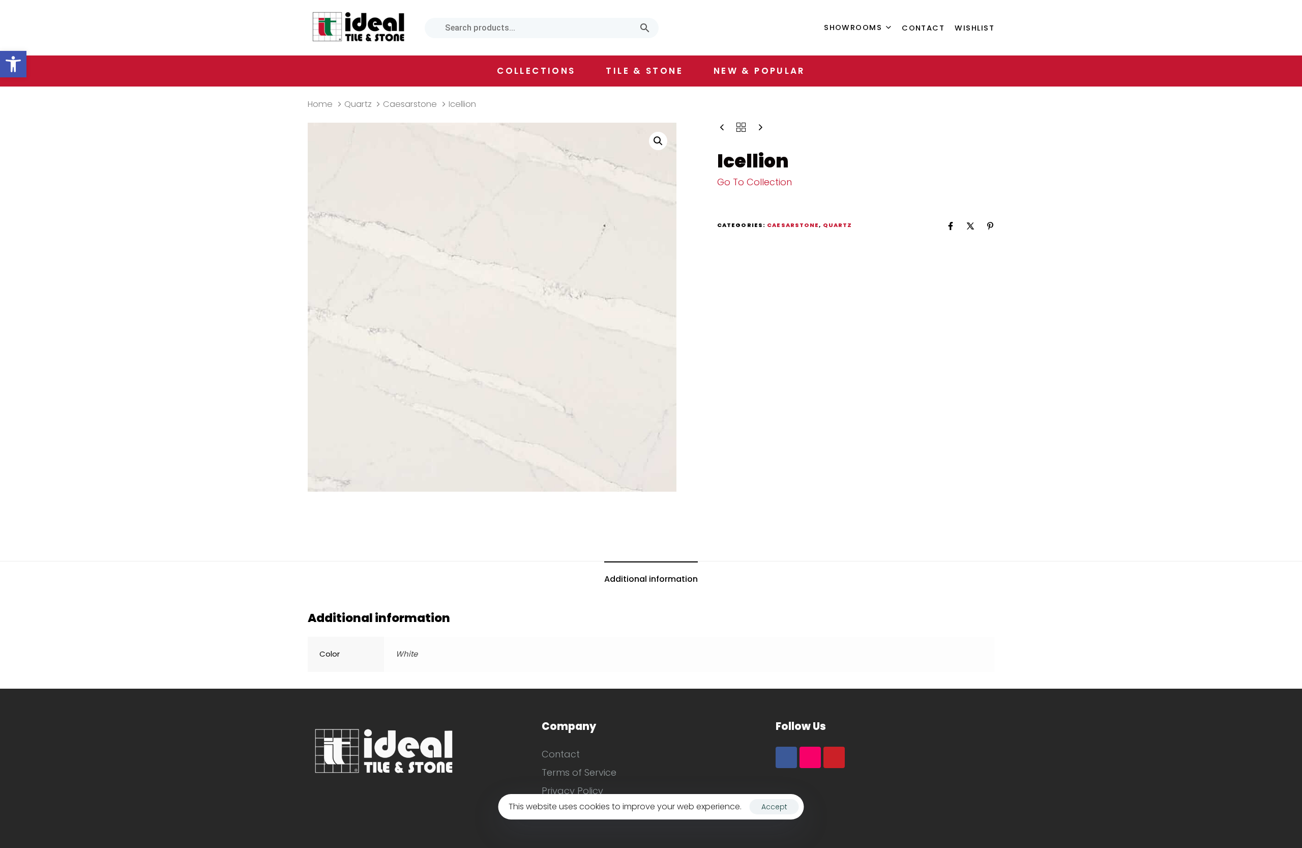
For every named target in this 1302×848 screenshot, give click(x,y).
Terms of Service (579, 772)
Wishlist (974, 28)
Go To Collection (754, 182)
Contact (923, 28)
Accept (774, 807)
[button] (13, 64)
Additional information (651, 579)
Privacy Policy (572, 790)
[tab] (651, 579)
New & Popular (759, 71)
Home (320, 104)
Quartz (358, 104)
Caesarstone (410, 104)
